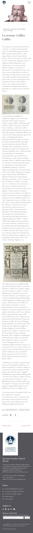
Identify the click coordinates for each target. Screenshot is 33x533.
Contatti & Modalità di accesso (14, 489)
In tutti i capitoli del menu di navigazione (16, 515)
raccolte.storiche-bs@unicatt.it (16, 479)
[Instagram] (12, 509)
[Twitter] (6, 509)
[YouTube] (14, 509)
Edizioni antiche (11, 410)
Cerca (27, 518)
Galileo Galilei (24, 410)
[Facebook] (4, 509)
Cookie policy (9, 496)
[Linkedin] (9, 509)
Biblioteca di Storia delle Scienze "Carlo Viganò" (14, 30)
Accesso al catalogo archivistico (14, 491)
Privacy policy (9, 499)
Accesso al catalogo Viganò (13, 494)
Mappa (22, 475)
